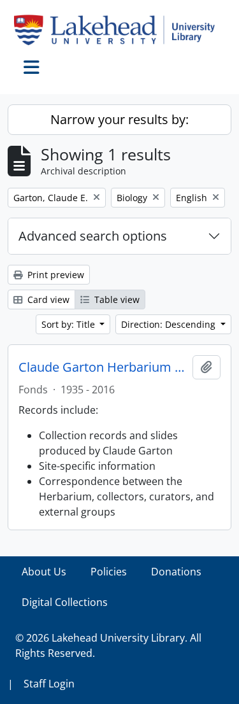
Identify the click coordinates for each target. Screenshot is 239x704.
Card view (47, 299)
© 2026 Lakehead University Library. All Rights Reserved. (108, 645)
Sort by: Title (69, 324)
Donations (176, 572)
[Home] (119, 30)
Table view (116, 299)
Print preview (54, 275)
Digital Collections (65, 602)
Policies (109, 572)
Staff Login (49, 684)
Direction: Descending (169, 324)
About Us (44, 572)
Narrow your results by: (119, 119)
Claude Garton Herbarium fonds (102, 367)
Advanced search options (92, 235)
